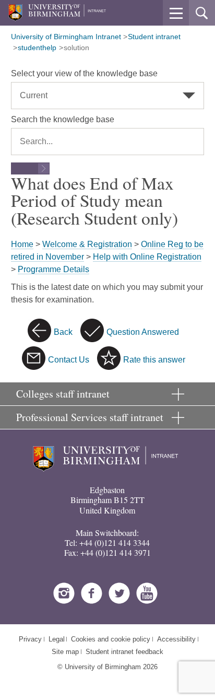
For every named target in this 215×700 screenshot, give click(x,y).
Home (22, 244)
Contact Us (68, 359)
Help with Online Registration (147, 256)
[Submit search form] (30, 168)
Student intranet (154, 36)
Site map (65, 652)
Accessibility (176, 639)
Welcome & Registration (87, 244)
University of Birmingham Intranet (66, 36)
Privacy (30, 639)
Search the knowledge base (62, 119)
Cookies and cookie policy (110, 639)
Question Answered (142, 332)
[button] (176, 13)
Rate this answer (154, 359)
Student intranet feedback (124, 652)
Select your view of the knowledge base (84, 73)
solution (76, 47)
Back (63, 332)
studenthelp (37, 47)
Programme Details (53, 269)
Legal (57, 639)
